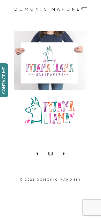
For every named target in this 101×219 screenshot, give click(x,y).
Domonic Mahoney (49, 9)
